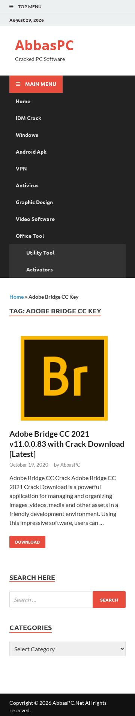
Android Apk (31, 151)
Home (23, 101)
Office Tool (30, 235)
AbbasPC (44, 45)
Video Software (35, 218)
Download (24, 540)
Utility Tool (40, 252)
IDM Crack (28, 117)
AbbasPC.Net (68, 703)
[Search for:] (67, 599)
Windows (27, 134)
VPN (21, 168)
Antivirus (27, 185)
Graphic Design (34, 202)
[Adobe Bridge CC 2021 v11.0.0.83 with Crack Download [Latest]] (67, 379)
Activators (39, 269)
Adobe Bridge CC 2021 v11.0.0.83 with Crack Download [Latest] (66, 444)
